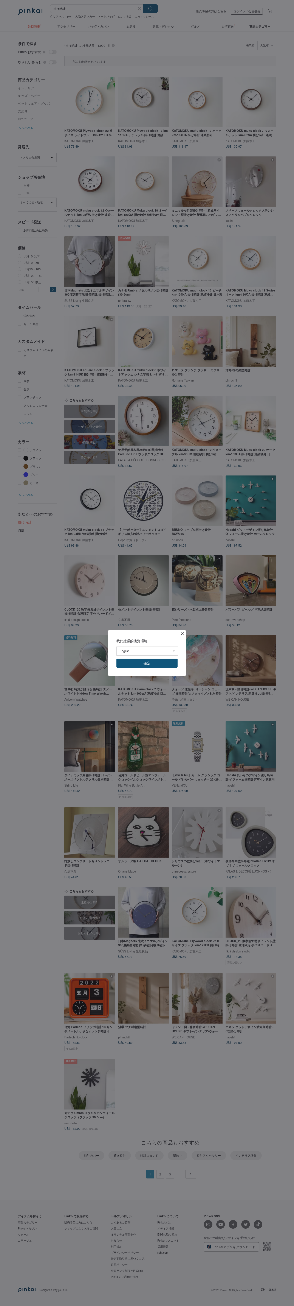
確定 (147, 663)
